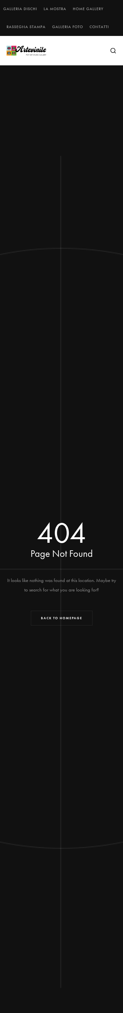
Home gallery (88, 9)
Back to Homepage (61, 618)
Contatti (99, 27)
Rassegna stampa (26, 27)
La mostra (55, 9)
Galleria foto (67, 27)
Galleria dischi (20, 9)
